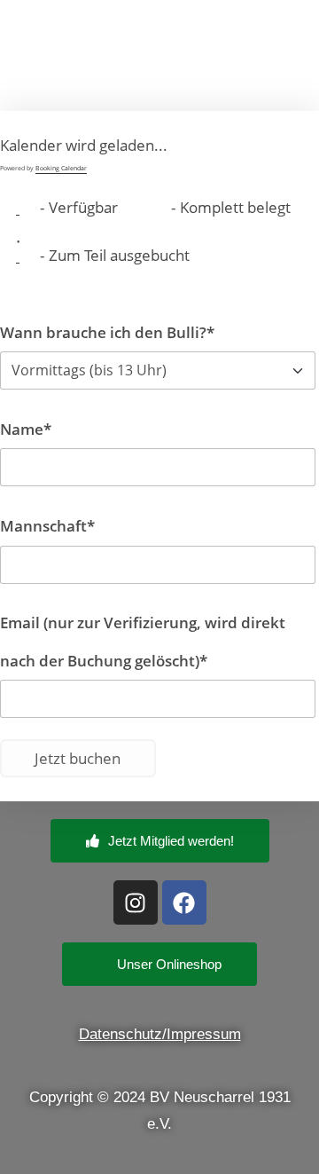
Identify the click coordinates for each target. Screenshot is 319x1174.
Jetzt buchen (78, 758)
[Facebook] (184, 902)
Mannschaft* (47, 526)
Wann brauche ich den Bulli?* (107, 332)
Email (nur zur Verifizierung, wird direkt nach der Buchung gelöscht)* (142, 641)
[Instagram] (135, 902)
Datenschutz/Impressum (160, 1034)
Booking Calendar (61, 168)
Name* (25, 429)
